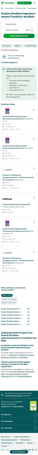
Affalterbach (23, 355)
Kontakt (29, 443)
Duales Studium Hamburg (10, 318)
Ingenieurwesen (32, 8)
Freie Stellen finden (19, 36)
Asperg (31, 355)
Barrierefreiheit (6, 443)
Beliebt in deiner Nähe (9, 302)
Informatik (12, 372)
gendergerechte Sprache (14, 396)
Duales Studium (9, 8)
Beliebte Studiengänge (9, 299)
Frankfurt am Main (21, 8)
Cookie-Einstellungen (21, 437)
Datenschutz (5, 437)
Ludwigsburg (13, 355)
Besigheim (24, 357)
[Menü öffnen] (34, 3)
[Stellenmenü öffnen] (34, 110)
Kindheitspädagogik (24, 376)
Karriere (4, 446)
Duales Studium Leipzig (10, 321)
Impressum (19, 443)
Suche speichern (19, 452)
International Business (14, 374)
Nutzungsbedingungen (9, 440)
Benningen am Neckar (9, 357)
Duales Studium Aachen (10, 309)
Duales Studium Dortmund (11, 315)
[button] (29, 30)
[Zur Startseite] (8, 2)
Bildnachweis (25, 440)
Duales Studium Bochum (10, 312)
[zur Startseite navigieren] (2, 8)
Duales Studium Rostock (10, 324)
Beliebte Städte (7, 295)
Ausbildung (5, 406)
